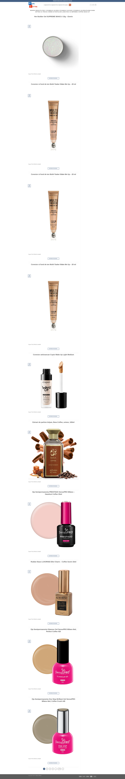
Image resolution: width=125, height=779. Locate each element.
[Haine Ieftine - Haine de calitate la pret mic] (34, 5)
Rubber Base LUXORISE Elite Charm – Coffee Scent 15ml (53, 562)
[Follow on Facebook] (91, 5)
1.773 (59, 768)
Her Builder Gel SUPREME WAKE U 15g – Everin (53, 16)
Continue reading (53, 78)
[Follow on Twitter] (93, 5)
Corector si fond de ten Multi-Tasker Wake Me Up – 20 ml (53, 84)
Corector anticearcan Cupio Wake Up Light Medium (53, 355)
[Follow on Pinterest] (95, 5)
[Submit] (70, 5)
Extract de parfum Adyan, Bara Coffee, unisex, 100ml (53, 422)
